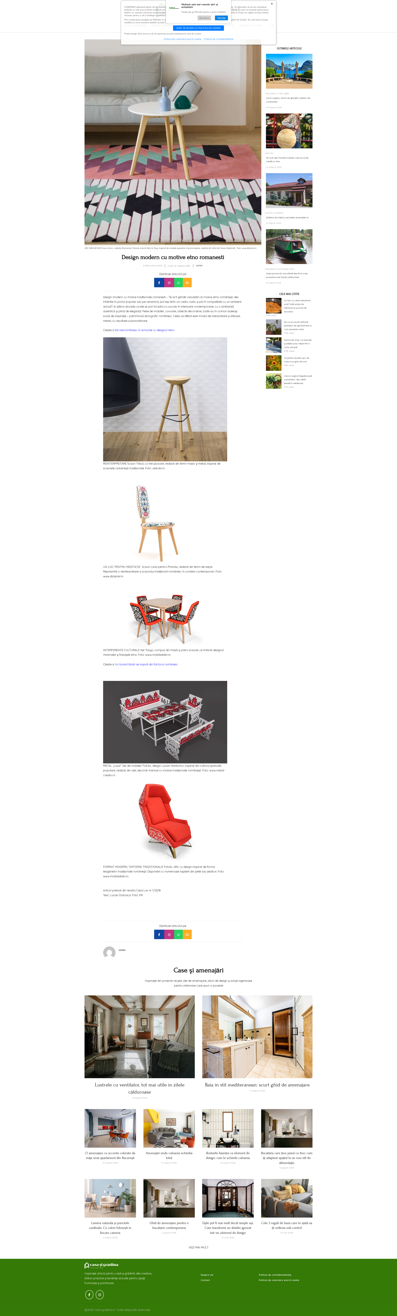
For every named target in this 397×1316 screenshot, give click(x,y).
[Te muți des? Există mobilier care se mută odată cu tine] (289, 130)
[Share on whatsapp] (178, 282)
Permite (221, 18)
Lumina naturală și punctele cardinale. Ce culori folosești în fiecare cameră (110, 1228)
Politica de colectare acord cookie (279, 1280)
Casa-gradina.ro (102, 1266)
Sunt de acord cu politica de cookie (198, 28)
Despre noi (207, 1275)
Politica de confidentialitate (275, 1275)
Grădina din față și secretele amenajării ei (287, 217)
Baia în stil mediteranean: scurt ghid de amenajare (257, 1085)
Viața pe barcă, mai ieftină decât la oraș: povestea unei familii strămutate (287, 275)
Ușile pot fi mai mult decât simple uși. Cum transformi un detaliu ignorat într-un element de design (228, 1228)
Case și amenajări (179, 265)
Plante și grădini (274, 213)
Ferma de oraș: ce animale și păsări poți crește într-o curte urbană (298, 343)
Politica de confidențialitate (218, 39)
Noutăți (269, 153)
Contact (205, 1280)
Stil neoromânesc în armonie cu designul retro (144, 330)
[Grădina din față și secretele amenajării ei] (289, 190)
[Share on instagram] (169, 282)
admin (199, 265)
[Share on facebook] (159, 282)
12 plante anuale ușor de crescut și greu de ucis (296, 359)
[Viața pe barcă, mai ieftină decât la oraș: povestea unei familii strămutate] (289, 246)
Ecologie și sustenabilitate (279, 269)
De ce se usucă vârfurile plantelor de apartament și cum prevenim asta (298, 325)
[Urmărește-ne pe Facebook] (89, 1294)
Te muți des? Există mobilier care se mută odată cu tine (287, 159)
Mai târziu (204, 18)
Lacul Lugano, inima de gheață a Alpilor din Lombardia (288, 100)
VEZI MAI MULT (199, 1247)
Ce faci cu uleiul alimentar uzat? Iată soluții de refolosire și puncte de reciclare (297, 306)
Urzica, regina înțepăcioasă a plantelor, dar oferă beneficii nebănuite (298, 379)
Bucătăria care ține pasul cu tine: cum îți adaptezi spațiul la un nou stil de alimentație (286, 1158)
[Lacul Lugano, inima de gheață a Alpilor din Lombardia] (289, 71)
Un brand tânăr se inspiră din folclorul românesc (146, 664)
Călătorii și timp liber (277, 94)
